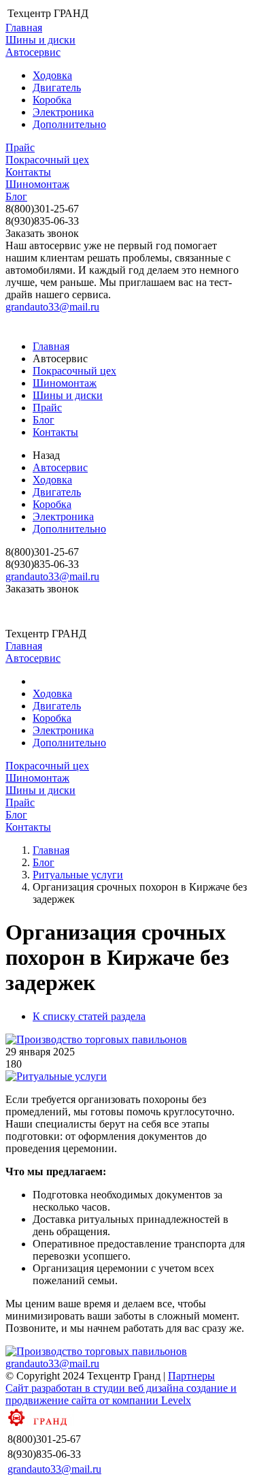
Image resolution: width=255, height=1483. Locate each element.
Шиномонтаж (37, 184)
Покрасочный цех (47, 159)
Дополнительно (69, 124)
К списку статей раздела (89, 1016)
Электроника (63, 112)
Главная (23, 27)
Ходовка (52, 75)
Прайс (20, 147)
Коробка (52, 100)
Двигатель (57, 87)
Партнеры (191, 1376)
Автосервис (33, 52)
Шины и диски (40, 40)
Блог (16, 196)
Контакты (28, 172)
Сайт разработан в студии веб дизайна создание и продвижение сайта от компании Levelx (121, 1394)
